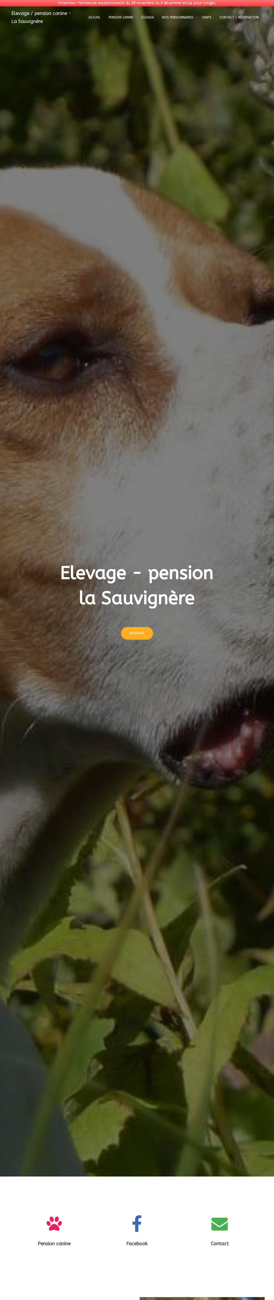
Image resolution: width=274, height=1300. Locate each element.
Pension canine (121, 17)
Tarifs (206, 17)
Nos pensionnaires (177, 17)
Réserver (137, 633)
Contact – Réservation (239, 17)
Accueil (95, 17)
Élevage (147, 17)
